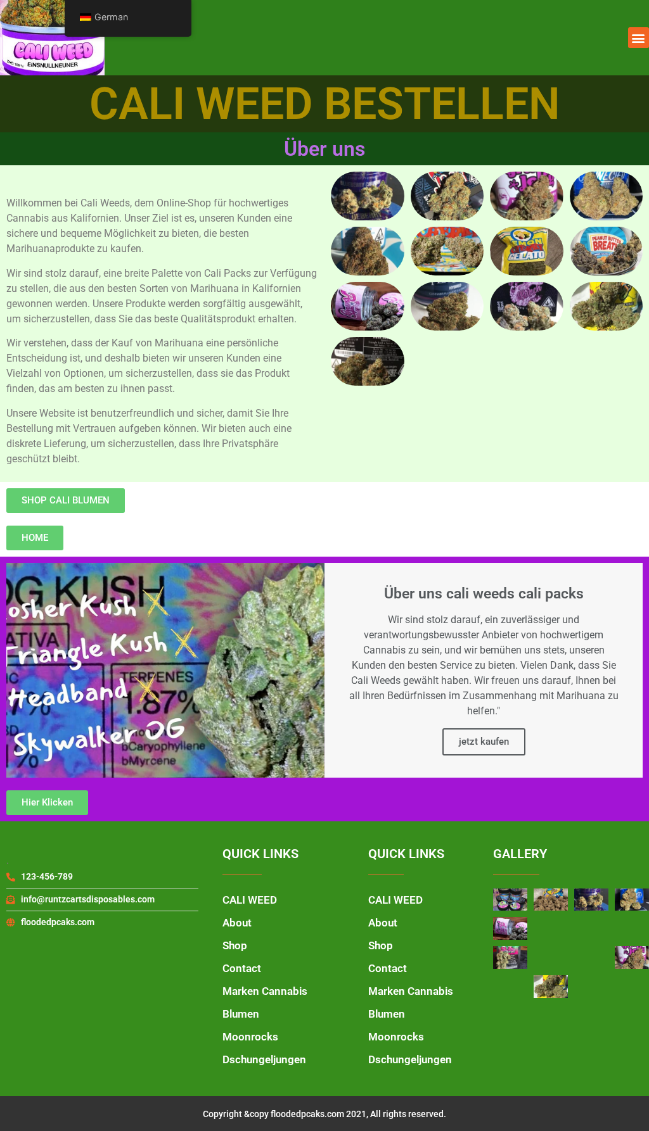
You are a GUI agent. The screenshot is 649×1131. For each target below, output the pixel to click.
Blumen (240, 1014)
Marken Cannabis (264, 991)
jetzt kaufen (484, 741)
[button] (638, 37)
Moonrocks (250, 1036)
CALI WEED (249, 900)
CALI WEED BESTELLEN (324, 104)
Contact (241, 968)
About (237, 922)
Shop (234, 945)
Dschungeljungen (264, 1059)
